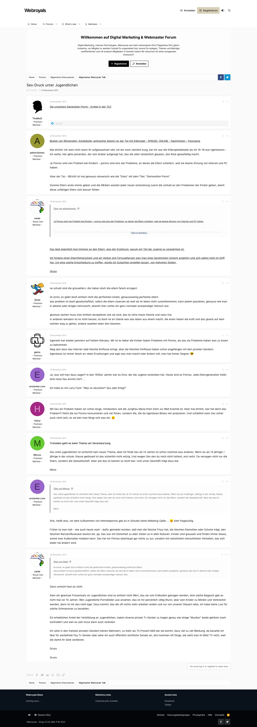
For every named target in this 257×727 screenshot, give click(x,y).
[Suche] (229, 10)
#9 (227, 481)
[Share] (223, 102)
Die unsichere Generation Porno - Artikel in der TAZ (80, 106)
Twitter (168, 704)
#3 (227, 201)
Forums (49, 24)
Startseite (219, 715)
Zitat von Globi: (61, 561)
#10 (227, 554)
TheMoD (33, 90)
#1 (227, 101)
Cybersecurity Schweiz (106, 701)
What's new (70, 24)
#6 (227, 369)
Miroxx (37, 454)
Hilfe (210, 715)
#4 (227, 283)
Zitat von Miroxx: (62, 488)
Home (34, 24)
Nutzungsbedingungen (178, 715)
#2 (227, 136)
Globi (37, 299)
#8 (227, 438)
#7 (227, 404)
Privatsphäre (199, 715)
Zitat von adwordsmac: (65, 208)
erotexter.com (37, 386)
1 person (58, 123)
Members (92, 24)
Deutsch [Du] (44, 715)
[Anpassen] (223, 10)
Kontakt (160, 715)
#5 (227, 335)
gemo (37, 352)
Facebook (169, 701)
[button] (56, 24)
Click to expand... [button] (139, 232)
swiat (37, 218)
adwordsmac (37, 152)
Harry (37, 420)
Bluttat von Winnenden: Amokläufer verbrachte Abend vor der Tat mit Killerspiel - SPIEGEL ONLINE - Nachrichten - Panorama (125, 141)
